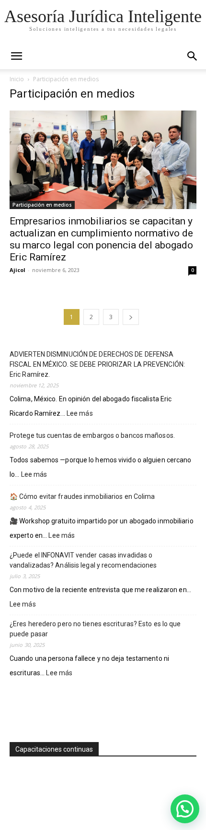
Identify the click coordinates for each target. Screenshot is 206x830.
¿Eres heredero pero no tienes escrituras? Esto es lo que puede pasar (95, 629)
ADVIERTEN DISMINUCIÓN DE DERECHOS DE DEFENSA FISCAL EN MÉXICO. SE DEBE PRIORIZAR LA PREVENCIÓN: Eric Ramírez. (97, 364)
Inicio (17, 79)
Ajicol (17, 269)
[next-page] (131, 317)
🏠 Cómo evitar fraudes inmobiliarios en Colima (82, 496)
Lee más (80, 414)
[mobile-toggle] (16, 56)
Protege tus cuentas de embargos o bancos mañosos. (92, 435)
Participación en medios (42, 204)
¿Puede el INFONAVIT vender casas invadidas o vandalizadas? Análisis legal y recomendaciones (83, 560)
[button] (192, 56)
